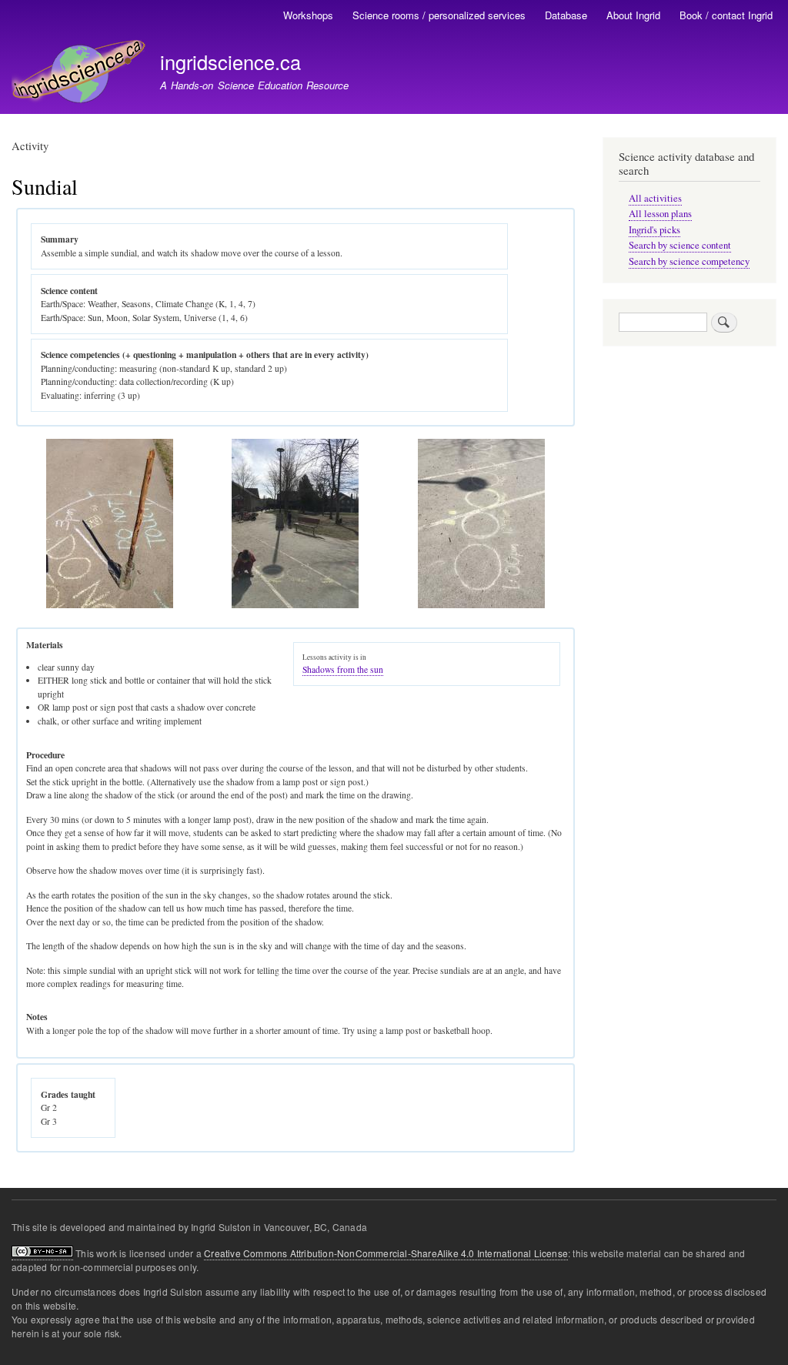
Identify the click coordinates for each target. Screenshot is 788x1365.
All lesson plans (660, 213)
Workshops (308, 15)
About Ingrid (633, 15)
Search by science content (680, 245)
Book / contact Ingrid (726, 15)
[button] (110, 605)
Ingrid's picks (654, 229)
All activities (655, 198)
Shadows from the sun (342, 669)
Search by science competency (689, 261)
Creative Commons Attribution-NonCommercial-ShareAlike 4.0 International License (386, 1253)
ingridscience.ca (230, 61)
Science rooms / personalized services (439, 15)
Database (566, 15)
